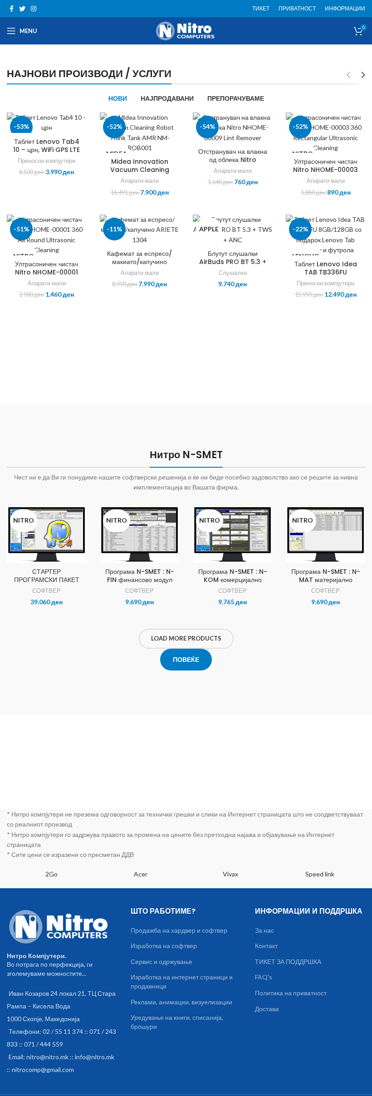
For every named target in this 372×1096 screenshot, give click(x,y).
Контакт (266, 945)
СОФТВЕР (46, 590)
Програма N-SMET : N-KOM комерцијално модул (232, 579)
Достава (267, 1009)
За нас (264, 930)
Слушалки (233, 272)
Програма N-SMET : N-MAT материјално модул (325, 579)
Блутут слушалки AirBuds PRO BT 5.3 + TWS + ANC (232, 261)
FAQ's (263, 977)
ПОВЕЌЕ (186, 659)
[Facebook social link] (11, 9)
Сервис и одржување (161, 961)
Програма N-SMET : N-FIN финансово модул (139, 575)
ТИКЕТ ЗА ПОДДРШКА (288, 961)
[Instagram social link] (33, 9)
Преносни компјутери (46, 160)
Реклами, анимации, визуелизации (181, 1002)
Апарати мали (140, 180)
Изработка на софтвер (164, 945)
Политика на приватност (291, 993)
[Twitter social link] (22, 9)
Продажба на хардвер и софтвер (179, 930)
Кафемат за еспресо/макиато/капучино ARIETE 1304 (139, 261)
